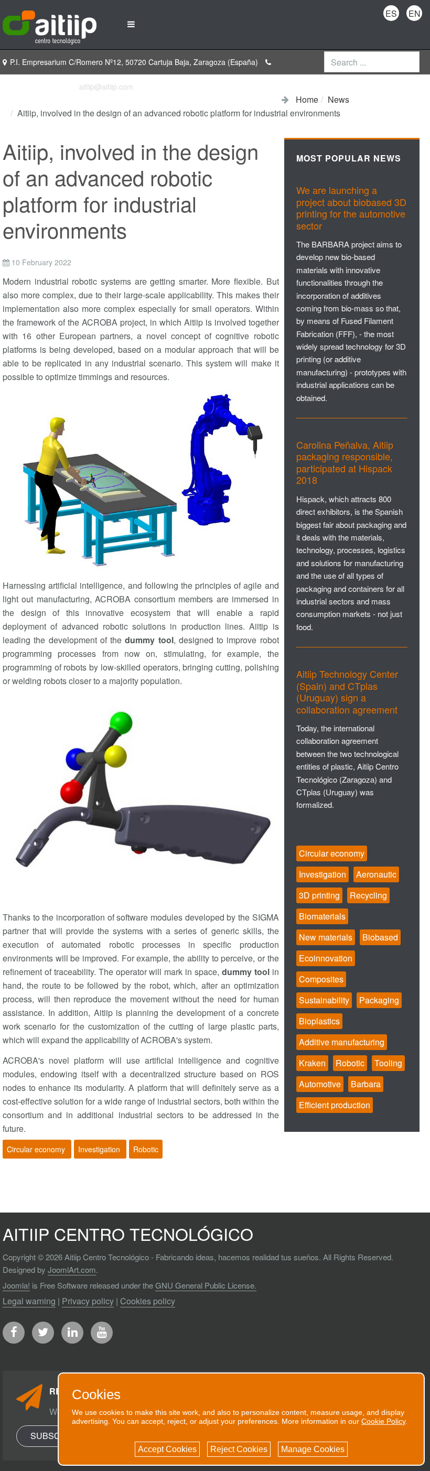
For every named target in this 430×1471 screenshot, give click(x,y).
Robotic (145, 1149)
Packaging (379, 1000)
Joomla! (16, 1285)
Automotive (320, 1084)
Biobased (380, 937)
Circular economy (37, 1149)
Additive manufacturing (341, 1042)
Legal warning (29, 1301)
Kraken (312, 1063)
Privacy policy (88, 1301)
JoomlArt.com (72, 1269)
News (338, 99)
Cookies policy (147, 1301)
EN (414, 13)
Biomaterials (322, 916)
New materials (325, 937)
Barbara (366, 1084)
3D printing (319, 895)
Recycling (368, 895)
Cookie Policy (383, 1421)
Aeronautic (376, 874)
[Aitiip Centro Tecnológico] (49, 24)
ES (391, 13)
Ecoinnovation (325, 958)
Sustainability (324, 1000)
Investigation (100, 1149)
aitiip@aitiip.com (106, 86)
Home (307, 99)
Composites (321, 979)
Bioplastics (319, 1021)
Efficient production (334, 1105)
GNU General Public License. (205, 1285)
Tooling (388, 1063)
